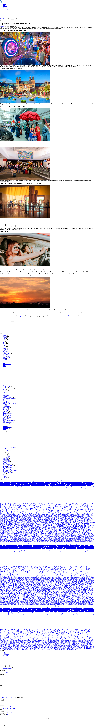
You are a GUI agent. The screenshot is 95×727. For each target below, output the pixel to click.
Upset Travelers (51, 537)
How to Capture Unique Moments (78, 548)
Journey (47, 534)
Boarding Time (74, 510)
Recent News (55, 543)
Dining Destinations (20, 586)
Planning (12, 511)
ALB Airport (60, 480)
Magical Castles (5, 453)
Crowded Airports (3, 548)
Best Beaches (41, 499)
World (39, 538)
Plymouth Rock (68, 587)
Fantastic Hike (17, 532)
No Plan (55, 548)
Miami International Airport (56, 586)
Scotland (55, 551)
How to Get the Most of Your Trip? (9, 447)
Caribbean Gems (8, 522)
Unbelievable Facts (73, 482)
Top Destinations (68, 523)
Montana (56, 585)
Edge (29, 545)
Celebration (21, 496)
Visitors (82, 587)
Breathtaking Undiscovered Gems (26, 528)
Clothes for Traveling (6, 460)
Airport (22, 503)
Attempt (39, 533)
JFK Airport (5, 337)
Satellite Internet (46, 510)
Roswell (44, 512)
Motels (40, 485)
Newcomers (6, 532)
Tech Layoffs (60, 541)
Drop (8, 519)
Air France (83, 577)
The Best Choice (61, 526)
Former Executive (61, 543)
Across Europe (5, 410)
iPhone (32, 488)
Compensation (59, 539)
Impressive (62, 523)
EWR (36, 580)
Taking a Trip (17, 515)
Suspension (56, 534)
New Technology (11, 494)
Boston (76, 487)
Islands (51, 493)
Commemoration (80, 568)
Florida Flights (16, 511)
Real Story (24, 577)
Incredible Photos (3, 516)
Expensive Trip (73, 486)
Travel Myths (78, 540)
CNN (25, 539)
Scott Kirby (11, 539)
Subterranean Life (6, 455)
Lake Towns (5, 463)
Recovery (34, 530)
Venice (36, 486)
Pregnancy (41, 483)
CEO (55, 541)
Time (55, 575)
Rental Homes (5, 451)
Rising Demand (12, 519)
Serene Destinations (16, 575)
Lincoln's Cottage (76, 573)
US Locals (15, 561)
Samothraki (33, 571)
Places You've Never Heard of (44, 529)
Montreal (69, 564)
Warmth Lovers (64, 530)
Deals (44, 585)
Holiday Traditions (57, 565)
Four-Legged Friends (44, 525)
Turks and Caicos (68, 562)
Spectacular (71, 546)
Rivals (38, 521)
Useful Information (71, 578)
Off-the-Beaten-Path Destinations (37, 563)
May (51, 587)
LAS (41, 480)
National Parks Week (21, 509)
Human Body (74, 559)
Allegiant (16, 499)
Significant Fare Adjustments (61, 566)
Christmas (4, 350)
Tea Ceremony (47, 542)
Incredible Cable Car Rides (36, 527)
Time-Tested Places (15, 563)
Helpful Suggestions (79, 576)
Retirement (4, 439)
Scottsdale (90, 571)
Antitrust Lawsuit (47, 493)
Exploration (36, 519)
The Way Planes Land (79, 500)
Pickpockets (88, 587)
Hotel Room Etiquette (11, 574)
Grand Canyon (25, 481)
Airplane (58, 503)
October (14, 557)
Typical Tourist (57, 569)
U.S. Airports (58, 500)
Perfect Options (77, 567)
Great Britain (5, 426)
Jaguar (24, 532)
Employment (78, 533)
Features (35, 484)
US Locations (88, 528)
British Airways (77, 502)
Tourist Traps (5, 466)
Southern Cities (64, 557)
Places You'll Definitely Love (16, 547)
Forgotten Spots (5, 418)
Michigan (2, 577)
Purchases (16, 560)
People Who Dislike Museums (85, 567)
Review (41, 538)
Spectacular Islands (11, 532)
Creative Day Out (51, 576)
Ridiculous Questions (89, 487)
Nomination (79, 504)
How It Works (7, 581)
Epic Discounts (63, 583)
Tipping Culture (5, 449)
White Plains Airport (90, 578)
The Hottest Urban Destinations (34, 570)
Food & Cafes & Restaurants (8, 374)
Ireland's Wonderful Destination (51, 540)
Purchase (38, 513)
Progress (35, 521)
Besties (56, 523)
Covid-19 (4, 339)
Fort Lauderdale (28, 523)
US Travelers (17, 497)
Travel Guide (5, 336)
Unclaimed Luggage (49, 516)
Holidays (4, 358)
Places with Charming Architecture (9, 398)
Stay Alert (66, 580)
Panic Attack (23, 502)
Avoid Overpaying (17, 530)
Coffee (68, 549)
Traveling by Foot (6, 432)
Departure (50, 532)
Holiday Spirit (53, 566)
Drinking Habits (73, 549)
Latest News (26, 530)
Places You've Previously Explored (36, 547)
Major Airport (88, 577)
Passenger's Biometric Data (26, 501)
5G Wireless (39, 496)
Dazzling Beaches (35, 536)
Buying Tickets (52, 502)
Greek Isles (32, 556)
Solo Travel (5, 440)
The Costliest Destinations (41, 573)
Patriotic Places (33, 531)
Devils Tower (48, 580)
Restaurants (2, 496)
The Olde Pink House (6, 586)
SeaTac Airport (70, 483)
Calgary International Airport (8, 582)
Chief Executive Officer (16, 495)
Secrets (78, 482)
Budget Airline (86, 583)
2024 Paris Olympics (81, 585)
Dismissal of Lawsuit (18, 494)
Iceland (68, 551)
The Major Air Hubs (41, 539)
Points (36, 588)
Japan (44, 548)
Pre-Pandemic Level (56, 493)
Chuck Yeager (49, 531)
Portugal (72, 523)
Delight (37, 539)
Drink (60, 518)
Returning (2, 501)
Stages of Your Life (13, 577)
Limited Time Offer (19, 548)
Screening (67, 500)
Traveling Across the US (36, 520)
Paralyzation (25, 500)
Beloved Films (69, 522)
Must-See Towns (87, 539)
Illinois (18, 518)
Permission (69, 508)
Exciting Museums (34, 507)
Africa (9, 557)
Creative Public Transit (70, 541)
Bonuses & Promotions (7, 353)
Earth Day (4, 342)
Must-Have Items (75, 484)
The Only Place (57, 505)
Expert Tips (62, 564)
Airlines (4, 344)
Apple (34, 488)
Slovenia (10, 572)
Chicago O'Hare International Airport (62, 515)
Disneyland (5, 481)
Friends (59, 523)
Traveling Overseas (6, 407)
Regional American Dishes (37, 566)
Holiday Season (71, 497)
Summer (4, 431)
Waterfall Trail (31, 514)
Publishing (88, 509)
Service (28, 525)
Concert (30, 586)
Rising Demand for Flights (38, 509)
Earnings (2, 549)
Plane (85, 485)
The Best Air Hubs (16, 539)
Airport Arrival (51, 575)
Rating (76, 585)
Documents (13, 496)
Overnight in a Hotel (48, 586)
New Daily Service (55, 530)
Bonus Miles (82, 481)
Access (6, 538)
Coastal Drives (8, 514)
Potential (5, 571)
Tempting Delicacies (84, 532)
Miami (85, 533)
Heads (81, 497)
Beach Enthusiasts (7, 550)
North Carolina (28, 536)
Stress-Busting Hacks (54, 559)
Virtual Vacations (17, 480)
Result (82, 538)
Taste (62, 505)
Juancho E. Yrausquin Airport (63, 575)
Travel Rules (5, 444)
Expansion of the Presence (9, 506)
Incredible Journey (61, 524)
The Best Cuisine (46, 532)
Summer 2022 (39, 486)
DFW (59, 542)
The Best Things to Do (12, 507)
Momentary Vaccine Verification (25, 488)
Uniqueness (8, 566)
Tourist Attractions (82, 563)
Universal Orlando (26, 526)
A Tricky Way (17, 510)
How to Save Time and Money (37, 561)
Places (38, 526)
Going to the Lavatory (64, 517)
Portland (12, 485)
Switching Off (43, 546)
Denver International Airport (85, 579)
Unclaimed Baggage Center (48, 484)
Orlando (8, 481)
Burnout (73, 545)
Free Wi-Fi (9, 538)
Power (17, 516)
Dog (21, 525)
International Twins (28, 518)
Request (33, 496)
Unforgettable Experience (19, 571)
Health (47, 548)
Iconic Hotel (87, 525)
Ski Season (4, 366)
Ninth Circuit (4, 484)
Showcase (56, 578)
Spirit (59, 502)
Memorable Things (43, 513)
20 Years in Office (33, 495)
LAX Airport (32, 481)
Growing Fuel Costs (70, 505)
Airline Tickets (47, 560)
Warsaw (21, 518)
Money (34, 504)
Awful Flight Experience (33, 533)
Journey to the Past (3, 561)
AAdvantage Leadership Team (39, 505)
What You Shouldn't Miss (74, 537)
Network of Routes (46, 538)
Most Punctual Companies (11, 493)
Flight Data (32, 493)
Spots (40, 526)
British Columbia (77, 566)
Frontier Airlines (38, 508)
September (2, 519)
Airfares (5, 519)
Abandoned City (21, 482)
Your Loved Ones (84, 510)
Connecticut (77, 550)
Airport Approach (76, 546)
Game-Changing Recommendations (9, 559)
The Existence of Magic (29, 508)
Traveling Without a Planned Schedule (7, 567)
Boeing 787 (83, 503)
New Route (52, 542)
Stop (12, 528)
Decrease (41, 501)
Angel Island (51, 557)
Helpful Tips (58, 484)
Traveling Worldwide (25, 519)
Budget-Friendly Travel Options (17, 572)
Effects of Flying (87, 572)
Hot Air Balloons (62, 560)
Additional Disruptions (4, 539)
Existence (79, 523)
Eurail (71, 551)
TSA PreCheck (86, 486)
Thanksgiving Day (3, 493)
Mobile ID (18, 514)
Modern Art (56, 526)
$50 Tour (24, 569)
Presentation (76, 506)
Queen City (60, 510)
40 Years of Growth (54, 510)
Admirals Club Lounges (16, 520)
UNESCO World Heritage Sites (8, 465)
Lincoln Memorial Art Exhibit (48, 511)
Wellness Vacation (26, 529)
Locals (1, 536)
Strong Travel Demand (8, 549)
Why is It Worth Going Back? (47, 547)
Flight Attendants (6, 385)
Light (56, 561)
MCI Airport (6, 544)
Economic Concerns (15, 549)
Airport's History (72, 515)
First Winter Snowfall (68, 499)
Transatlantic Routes (70, 488)
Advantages (16, 567)
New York (4, 343)
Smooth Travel (24, 578)
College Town (17, 521)
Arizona (4, 546)
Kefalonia (91, 549)
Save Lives (58, 529)
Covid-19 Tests (91, 483)
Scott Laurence (84, 504)
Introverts (80, 522)
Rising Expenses (50, 517)
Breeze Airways (85, 541)
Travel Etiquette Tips (34, 498)
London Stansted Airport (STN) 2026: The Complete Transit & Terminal (17, 328)
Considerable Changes (56, 527)
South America (75, 539)
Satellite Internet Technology (5, 510)
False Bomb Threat (15, 487)
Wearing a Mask (53, 501)
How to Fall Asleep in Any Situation (26, 565)
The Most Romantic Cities (76, 499)
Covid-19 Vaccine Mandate (67, 493)
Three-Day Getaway (42, 582)
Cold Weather (60, 563)
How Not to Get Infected (72, 517)
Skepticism (42, 521)
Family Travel (5, 396)
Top (41, 537)
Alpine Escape (5, 584)
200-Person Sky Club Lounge (83, 543)
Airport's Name (89, 516)
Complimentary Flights (55, 588)
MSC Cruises (82, 584)
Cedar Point (14, 483)
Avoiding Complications (84, 524)
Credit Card (52, 582)
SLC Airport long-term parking (22, 316)
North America (53, 518)
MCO (22, 581)
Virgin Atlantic (51, 541)
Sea (80, 566)
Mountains (4, 394)
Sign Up (6, 9)
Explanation (90, 540)
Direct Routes (2, 580)
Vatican (22, 547)
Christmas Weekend (42, 497)
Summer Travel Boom (36, 511)
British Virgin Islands (36, 535)
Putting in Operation (85, 497)
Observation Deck (60, 487)
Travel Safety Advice (11, 515)
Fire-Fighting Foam (60, 488)
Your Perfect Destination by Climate (41, 559)
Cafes (90, 495)
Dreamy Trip (57, 549)
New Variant (64, 496)
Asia (72, 573)
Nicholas (30, 487)
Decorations (49, 566)
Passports (14, 516)
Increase (28, 537)
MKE (17, 508)
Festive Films (39, 569)
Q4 (92, 499)
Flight (26, 502)
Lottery (9, 534)
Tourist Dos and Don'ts (41, 557)
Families (23, 531)
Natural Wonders (6, 448)
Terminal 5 (2, 506)
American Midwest (69, 548)
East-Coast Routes (14, 523)
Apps (4, 340)
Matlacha (86, 548)
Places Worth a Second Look (17, 543)
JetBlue (33, 487)
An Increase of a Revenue (83, 508)
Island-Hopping (59, 551)
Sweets (14, 504)
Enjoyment (42, 586)
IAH (21, 585)
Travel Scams (5, 383)
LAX (4, 347)
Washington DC (82, 573)
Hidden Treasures (84, 558)
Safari (4, 452)
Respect (51, 564)
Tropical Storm (25, 487)
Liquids (31, 510)
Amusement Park (20, 483)
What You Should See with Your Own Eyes (78, 570)
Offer (43, 537)
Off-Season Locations (51, 536)
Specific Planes (5, 583)
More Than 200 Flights (60, 499)
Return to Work (64, 508)
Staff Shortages (83, 512)
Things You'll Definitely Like (73, 544)
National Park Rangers (4, 569)
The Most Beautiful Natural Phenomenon (73, 503)
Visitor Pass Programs (77, 485)
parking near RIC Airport (72, 315)
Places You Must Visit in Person (70, 540)
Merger (51, 508)
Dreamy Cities (52, 563)
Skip (51, 543)
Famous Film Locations (24, 573)
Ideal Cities (11, 556)
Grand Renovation (57, 584)
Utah (38, 484)
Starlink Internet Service (15, 513)
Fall (36, 488)
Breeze (77, 483)
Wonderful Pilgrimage (48, 530)
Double (19, 499)
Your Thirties (17, 579)
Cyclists (91, 557)
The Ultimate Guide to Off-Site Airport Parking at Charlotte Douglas (17, 331)
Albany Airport (55, 480)
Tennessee (39, 585)
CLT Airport (20, 536)
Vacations (4, 335)
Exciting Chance (88, 585)
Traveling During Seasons (7, 464)
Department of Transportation (33, 587)
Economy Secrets (69, 481)
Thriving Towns (75, 557)
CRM (4, 345)
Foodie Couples (25, 545)
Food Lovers (6, 572)
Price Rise (46, 583)
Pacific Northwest (40, 549)
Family (81, 565)
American (10, 495)
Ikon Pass (17, 584)
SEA (55, 581)
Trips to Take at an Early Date (89, 559)
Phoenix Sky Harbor (7, 527)
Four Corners (38, 558)
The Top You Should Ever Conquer (19, 546)
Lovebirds (21, 549)
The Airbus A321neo (4, 508)
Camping (4, 391)
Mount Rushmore (42, 580)
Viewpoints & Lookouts (7, 441)
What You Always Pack (31, 575)
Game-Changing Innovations (13, 562)
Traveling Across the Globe (13, 576)
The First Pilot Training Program (9, 502)
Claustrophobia (45, 545)
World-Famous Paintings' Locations (23, 559)
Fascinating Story (69, 583)
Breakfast (47, 488)
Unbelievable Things (43, 567)
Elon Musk (12, 510)
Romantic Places (80, 575)
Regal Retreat (62, 558)
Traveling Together (10, 482)
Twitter (34, 539)
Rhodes (30, 576)
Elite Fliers (85, 537)
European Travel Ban (30, 483)
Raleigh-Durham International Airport (63, 535)
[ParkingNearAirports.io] (7, 2)
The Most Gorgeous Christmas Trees (14, 568)
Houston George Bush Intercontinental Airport (12, 585)
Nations (59, 538)
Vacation (59, 533)
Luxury (69, 518)
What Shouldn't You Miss (29, 509)
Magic (31, 568)
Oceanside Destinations (41, 488)
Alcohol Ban (78, 486)
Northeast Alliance (44, 506)
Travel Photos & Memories (7, 445)
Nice (91, 542)
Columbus (2, 572)
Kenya (7, 557)
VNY (29, 580)
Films (89, 523)
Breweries (74, 533)
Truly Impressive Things (18, 522)
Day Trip (24, 550)
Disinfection (79, 498)
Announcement (27, 495)
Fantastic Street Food (33, 515)
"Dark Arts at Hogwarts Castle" (17, 526)
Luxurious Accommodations (65, 529)
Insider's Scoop (53, 579)
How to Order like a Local (80, 549)
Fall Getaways (53, 556)
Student (22, 521)
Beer (71, 533)
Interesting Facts (57, 481)
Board (73, 543)
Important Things (40, 568)
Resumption (16, 536)
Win (21, 514)
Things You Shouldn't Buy (24, 513)
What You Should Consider (32, 572)
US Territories (73, 576)
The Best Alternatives (44, 535)
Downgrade (76, 542)
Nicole (68, 532)
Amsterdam (24, 588)
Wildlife (54, 564)
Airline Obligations (54, 482)
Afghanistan (24, 485)
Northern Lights (63, 503)
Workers (82, 533)
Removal (27, 539)
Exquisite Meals (81, 539)
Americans (13, 497)
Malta (9, 571)
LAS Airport (50, 480)
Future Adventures (73, 568)
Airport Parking (5, 349)
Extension (14, 505)
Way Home (76, 523)
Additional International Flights (68, 528)
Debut (64, 586)
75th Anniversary (26, 496)
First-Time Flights (78, 577)
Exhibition (62, 531)
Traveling (4, 365)
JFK (68, 480)
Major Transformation (43, 564)
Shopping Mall (50, 483)
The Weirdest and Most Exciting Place (70, 504)
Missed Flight (87, 545)
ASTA (50, 486)
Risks (36, 496)
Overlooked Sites (77, 541)
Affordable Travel (50, 551)
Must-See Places (78, 574)
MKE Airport (60, 534)
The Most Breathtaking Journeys (21, 574)
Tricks (22, 530)
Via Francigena (42, 551)
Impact (57, 541)
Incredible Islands (6, 411)
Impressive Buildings (16, 573)
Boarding (5, 562)
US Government (24, 516)
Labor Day (4, 414)
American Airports (30, 484)
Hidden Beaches (54, 514)
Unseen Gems (59, 557)
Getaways (32, 582)
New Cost (50, 583)
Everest (11, 546)
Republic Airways (81, 488)
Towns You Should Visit (83, 527)
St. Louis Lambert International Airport (79, 516)
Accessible (49, 544)
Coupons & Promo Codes (11, 548)
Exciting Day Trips (37, 525)
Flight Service (68, 525)
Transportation (5, 443)
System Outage (75, 538)
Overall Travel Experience (12, 545)
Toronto (85, 499)
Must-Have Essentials (6, 461)
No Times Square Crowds (63, 497)
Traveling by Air (3, 509)
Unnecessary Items (23, 575)
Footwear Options (61, 567)
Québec (66, 564)
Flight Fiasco (43, 556)
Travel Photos (5, 507)
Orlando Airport (13, 481)
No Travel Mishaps (36, 567)
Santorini (2, 532)
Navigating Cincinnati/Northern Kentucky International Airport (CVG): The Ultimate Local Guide (22, 325)
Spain (1, 486)
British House (10, 544)
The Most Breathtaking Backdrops (28, 562)
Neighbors (54, 515)
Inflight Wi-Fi (65, 483)
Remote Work (5, 475)
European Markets (22, 540)
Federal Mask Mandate (82, 509)
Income (79, 538)
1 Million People (53, 500)
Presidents (42, 577)
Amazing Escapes (3, 558)
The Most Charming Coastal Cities (57, 544)
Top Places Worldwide (68, 521)
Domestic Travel (72, 585)
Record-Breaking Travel (4, 537)
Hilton (33, 584)
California (85, 482)
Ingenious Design (48, 562)
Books (4, 341)
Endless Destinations (9, 565)
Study (85, 587)
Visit (47, 523)
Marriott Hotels (52, 488)
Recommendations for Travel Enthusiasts (10, 470)
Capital (5, 529)
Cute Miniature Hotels (89, 531)
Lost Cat (75, 488)
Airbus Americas (77, 497)
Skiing (53, 550)
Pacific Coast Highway (35, 551)
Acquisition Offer (29, 511)
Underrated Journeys (51, 523)
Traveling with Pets (6, 382)
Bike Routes (5, 401)
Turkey (78, 518)
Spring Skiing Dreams (70, 506)
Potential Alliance (23, 524)
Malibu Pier (41, 571)
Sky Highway (83, 566)
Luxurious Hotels (38, 556)
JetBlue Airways (41, 493)
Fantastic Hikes (51, 526)
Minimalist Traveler (29, 546)
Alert (17, 556)
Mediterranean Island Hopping (58, 507)
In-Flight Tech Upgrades (81, 586)
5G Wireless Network (6, 379)
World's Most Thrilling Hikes (57, 562)
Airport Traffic (67, 516)
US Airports (32, 497)
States (15, 482)
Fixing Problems (22, 511)
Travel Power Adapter (47, 495)
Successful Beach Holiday (24, 515)
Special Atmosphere (63, 522)
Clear (64, 577)
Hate (1, 551)
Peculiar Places (37, 544)
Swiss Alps (14, 584)
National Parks (5, 387)
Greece (59, 514)
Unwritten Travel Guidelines (89, 546)
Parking (42, 485)
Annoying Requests (81, 487)
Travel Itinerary (67, 568)
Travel (9, 504)
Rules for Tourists (77, 528)
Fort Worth (32, 521)
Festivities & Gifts (6, 457)
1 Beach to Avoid (9, 520)
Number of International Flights (72, 495)
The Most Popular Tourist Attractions (68, 574)
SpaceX (6, 513)
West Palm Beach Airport (82, 582)
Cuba (48, 494)
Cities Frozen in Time (22, 544)
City (31, 517)
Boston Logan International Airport (16, 583)
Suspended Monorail (4, 574)
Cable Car (30, 527)
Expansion (79, 534)
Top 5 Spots (75, 498)
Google (41, 511)
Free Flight (90, 530)
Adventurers (10, 569)
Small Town (90, 548)
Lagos (18, 587)
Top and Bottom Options (47, 578)
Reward (7, 509)
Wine (62, 518)
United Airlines (9, 483)
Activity (4, 545)
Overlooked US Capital (14, 531)
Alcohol (57, 518)
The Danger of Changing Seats (52, 503)
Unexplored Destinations (22, 560)
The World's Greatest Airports (71, 556)
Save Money (8, 486)
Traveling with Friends (7, 415)
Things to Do (64, 545)
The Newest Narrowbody (90, 507)
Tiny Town (82, 545)
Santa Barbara (36, 582)
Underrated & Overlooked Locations (9, 424)
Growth (71, 516)
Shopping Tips (53, 495)
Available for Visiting (33, 513)
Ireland (21, 532)
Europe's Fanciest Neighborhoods (11, 533)
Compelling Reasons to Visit (24, 570)
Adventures (5, 416)
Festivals (1, 563)
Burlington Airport (72, 480)
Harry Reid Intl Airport (4, 579)
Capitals (25, 561)
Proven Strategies (75, 584)
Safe (62, 533)
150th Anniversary (26, 512)
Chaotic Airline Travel (35, 499)
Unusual (11, 504)
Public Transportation (61, 546)
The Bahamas (64, 532)
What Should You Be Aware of (46, 514)
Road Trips (4, 393)
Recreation (83, 531)
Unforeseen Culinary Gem (49, 581)
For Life (67, 509)
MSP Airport (31, 525)
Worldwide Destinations (55, 573)
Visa (52, 584)
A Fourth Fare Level (75, 508)
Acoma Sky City (73, 520)
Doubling (34, 557)
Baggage (4, 474)
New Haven (72, 550)
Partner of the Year (45, 486)
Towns (9, 524)
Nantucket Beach (85, 544)
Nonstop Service (91, 536)
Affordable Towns (16, 550)
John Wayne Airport (18, 485)
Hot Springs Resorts (63, 547)
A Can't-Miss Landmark (27, 551)
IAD (35, 584)
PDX (60, 588)
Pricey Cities (43, 574)
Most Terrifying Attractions (42, 494)
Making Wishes (68, 573)
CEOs (70, 494)
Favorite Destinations (47, 577)
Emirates (27, 524)
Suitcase (59, 578)
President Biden (33, 485)
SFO (92, 522)
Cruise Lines (5, 359)
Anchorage (83, 557)
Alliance (30, 496)
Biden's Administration (41, 507)
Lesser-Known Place (86, 542)
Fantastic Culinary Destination (63, 585)
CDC (40, 484)
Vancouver (68, 566)
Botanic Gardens (5, 428)
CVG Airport (90, 496)
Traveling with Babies (6, 357)
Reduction (64, 525)
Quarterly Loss (36, 501)
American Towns (81, 572)
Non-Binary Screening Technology (72, 536)
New (43, 487)
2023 (50, 510)
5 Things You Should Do (21, 505)
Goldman (85, 495)
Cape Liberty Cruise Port (40, 584)
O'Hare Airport (44, 481)
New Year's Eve (5, 377)
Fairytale (90, 541)
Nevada (47, 568)
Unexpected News (35, 565)
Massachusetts (55, 511)
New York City (37, 528)
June (42, 585)
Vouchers (65, 488)
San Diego (48, 582)
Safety (89, 568)
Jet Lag (49, 481)
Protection (6, 501)
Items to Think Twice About (40, 560)
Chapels (47, 539)
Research (17, 542)
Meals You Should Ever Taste (42, 515)
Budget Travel (81, 550)
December (5, 536)
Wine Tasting (55, 535)
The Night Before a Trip (30, 505)
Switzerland (25, 572)
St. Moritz (10, 584)
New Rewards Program (56, 583)
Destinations (43, 526)
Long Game (61, 528)
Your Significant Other (63, 549)
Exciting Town (57, 537)
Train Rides (5, 400)
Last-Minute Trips (22, 563)
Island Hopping (40, 548)
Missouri (1, 544)
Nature (4, 338)
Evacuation (9, 485)
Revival (41, 532)
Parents (29, 531)
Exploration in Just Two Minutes (49, 549)
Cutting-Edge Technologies (7, 472)
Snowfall (20, 500)
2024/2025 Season (23, 584)
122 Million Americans (75, 494)
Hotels (4, 363)
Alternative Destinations (40, 543)
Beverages (87, 549)
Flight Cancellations (65, 494)
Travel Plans (22, 539)
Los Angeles (23, 484)
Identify (87, 514)
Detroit (24, 480)
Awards (81, 535)
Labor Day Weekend (21, 486)
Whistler (71, 566)
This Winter (57, 494)
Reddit (1, 559)
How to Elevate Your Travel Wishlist (29, 558)
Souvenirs (17, 507)
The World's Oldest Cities (69, 558)
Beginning (30, 535)
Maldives (8, 564)
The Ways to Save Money (73, 509)
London (31, 548)
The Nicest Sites (27, 547)
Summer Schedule (33, 543)
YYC (14, 582)
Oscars (53, 578)
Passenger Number (16, 517)
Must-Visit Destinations (88, 518)
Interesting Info (51, 539)
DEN (91, 579)
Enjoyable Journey (26, 521)
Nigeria (20, 587)
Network (31, 539)
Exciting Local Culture (19, 534)
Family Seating (42, 544)
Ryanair (1, 487)
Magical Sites (66, 531)
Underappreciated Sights (4, 521)
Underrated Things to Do (61, 548)
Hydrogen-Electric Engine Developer (63, 520)
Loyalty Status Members (61, 506)
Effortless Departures (9, 580)
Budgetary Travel (63, 481)
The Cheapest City (53, 509)
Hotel (45, 523)
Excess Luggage (47, 500)
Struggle (28, 543)
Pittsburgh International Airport (21, 537)
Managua (32, 523)
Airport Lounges (5, 404)
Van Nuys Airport (24, 580)
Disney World (36, 483)
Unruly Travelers (42, 502)
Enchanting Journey (35, 550)
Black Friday (5, 348)
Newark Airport (84, 480)
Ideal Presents (15, 569)
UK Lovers (52, 528)
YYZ (29, 582)
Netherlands (28, 588)
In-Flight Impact (69, 559)
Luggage (81, 482)
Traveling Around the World (50, 519)
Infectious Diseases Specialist (5, 497)
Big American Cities (35, 518)
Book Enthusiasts (86, 571)
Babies (76, 480)
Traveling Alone (85, 575)
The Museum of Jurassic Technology (57, 504)
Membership (2, 581)
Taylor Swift (26, 586)
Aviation (43, 496)
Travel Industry (84, 517)
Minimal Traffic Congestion (5, 575)
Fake (85, 514)
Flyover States (8, 543)
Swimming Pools (57, 576)
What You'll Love (42, 565)
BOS (23, 583)
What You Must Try (28, 566)
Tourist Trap (32, 537)
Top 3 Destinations (49, 497)
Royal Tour (42, 572)
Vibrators (41, 518)
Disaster (55, 539)
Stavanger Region (24, 556)
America (6, 524)
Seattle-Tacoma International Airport (62, 581)
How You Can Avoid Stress (43, 536)
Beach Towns (80, 542)
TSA (61, 493)
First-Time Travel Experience (21, 557)
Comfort (33, 568)
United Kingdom (48, 572)
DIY (46, 566)
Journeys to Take (28, 563)
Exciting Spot (69, 545)
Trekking (63, 562)
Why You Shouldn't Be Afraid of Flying (58, 513)
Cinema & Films (5, 458)
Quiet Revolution (36, 564)
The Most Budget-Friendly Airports (48, 522)
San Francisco (35, 548)
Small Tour (65, 533)
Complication (36, 497)
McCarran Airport (36, 480)
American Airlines (19, 481)
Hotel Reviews (81, 514)
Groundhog (68, 485)
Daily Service (23, 523)
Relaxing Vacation (56, 486)
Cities (17, 482)
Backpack (23, 541)
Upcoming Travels (13, 587)
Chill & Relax (5, 405)
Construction (82, 526)
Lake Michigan (59, 545)
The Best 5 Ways (56, 497)
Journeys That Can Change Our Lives (9, 403)
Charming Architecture (24, 517)
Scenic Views (28, 549)
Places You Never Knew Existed (8, 420)
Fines (42, 495)
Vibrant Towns (54, 577)
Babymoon (45, 483)
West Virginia (26, 514)
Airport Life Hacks (11, 530)
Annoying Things (27, 507)
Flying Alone (50, 515)
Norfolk (60, 530)
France (68, 530)
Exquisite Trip (53, 572)
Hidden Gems (5, 462)
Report (36, 517)
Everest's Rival (34, 549)
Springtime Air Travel (66, 542)
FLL (8, 583)
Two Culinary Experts (13, 509)
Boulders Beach (29, 550)
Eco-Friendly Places (64, 578)
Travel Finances (5, 446)
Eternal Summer (3, 565)
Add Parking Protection (9, 14)
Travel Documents (6, 395)
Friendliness (42, 587)
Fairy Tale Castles (85, 523)
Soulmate (12, 518)
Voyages (86, 584)
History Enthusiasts (69, 538)
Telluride (33, 517)
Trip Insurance (5, 375)
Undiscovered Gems (6, 425)
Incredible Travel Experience (50, 574)
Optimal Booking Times (54, 560)
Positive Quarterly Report (34, 512)
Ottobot (76, 496)
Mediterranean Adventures (7, 467)
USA (59, 483)
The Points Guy (85, 535)
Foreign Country (11, 501)
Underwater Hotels (38, 504)
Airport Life (4, 483)
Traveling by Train (73, 518)
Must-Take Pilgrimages (7, 469)
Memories (58, 547)
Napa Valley (50, 535)
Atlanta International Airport (44, 579)
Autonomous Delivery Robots (82, 496)
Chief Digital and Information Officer (29, 522)
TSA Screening (5, 534)
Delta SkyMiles (29, 584)
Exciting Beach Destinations (45, 570)
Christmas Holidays (82, 494)
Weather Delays (72, 577)
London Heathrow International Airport (87, 505)
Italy (39, 514)
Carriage (79, 512)
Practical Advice (16, 565)
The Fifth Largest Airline (64, 502)
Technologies (69, 484)
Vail (24, 535)
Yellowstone (15, 512)
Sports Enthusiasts (80, 547)
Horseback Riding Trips (7, 417)
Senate (60, 494)
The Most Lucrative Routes (76, 531)
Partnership (24, 494)
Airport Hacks (68, 527)
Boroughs (82, 562)
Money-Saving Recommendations (42, 576)
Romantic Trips (7, 518)
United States (90, 484)
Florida (45, 499)
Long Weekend (24, 504)
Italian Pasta (82, 546)
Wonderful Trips (90, 510)
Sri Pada (51, 571)
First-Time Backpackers (46, 504)
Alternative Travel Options (45, 528)
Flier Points (47, 537)
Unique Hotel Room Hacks (35, 574)
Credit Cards (5, 476)
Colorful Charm (59, 577)
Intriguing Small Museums (54, 570)
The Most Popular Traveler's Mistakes (33, 500)
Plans (81, 502)
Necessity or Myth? (80, 559)
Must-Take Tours (10, 561)
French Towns (72, 530)
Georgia (15, 586)
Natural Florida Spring (86, 581)
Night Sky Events (47, 587)
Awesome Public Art (84, 540)
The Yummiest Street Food (75, 535)
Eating (92, 535)
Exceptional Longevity (30, 569)
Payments (40, 588)
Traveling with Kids (61, 482)
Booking (19, 556)
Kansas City (90, 543)
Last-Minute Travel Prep (4, 556)
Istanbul (64, 573)
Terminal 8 (2, 503)
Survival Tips (86, 481)
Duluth (25, 571)
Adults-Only (37, 523)
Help (28, 502)
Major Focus (91, 576)
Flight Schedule (41, 583)
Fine (41, 487)
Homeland (77, 530)
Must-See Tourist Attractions (8, 456)
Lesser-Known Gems (90, 558)
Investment (67, 511)
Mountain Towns (29, 520)
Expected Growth (77, 526)
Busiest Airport (18, 535)
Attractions (25, 483)
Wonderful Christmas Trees (11, 535)
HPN (86, 578)
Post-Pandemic (5, 495)
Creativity (54, 547)
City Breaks (28, 557)
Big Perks (20, 567)
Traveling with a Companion (89, 550)
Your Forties (43, 581)
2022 (10, 496)
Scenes (35, 569)
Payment (78, 510)
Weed (44, 518)
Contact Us (7, 16)
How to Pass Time (63, 569)
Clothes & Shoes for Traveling (69, 567)
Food (88, 495)
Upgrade (71, 542)
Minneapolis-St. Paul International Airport (38, 540)
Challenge (71, 514)
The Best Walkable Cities (77, 560)
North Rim (79, 587)
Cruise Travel (49, 584)
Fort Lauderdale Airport (7, 487)
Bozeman (53, 585)
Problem (26, 531)
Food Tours (52, 533)
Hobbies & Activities (6, 438)
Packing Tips (90, 532)
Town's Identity (51, 558)
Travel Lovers (2, 533)
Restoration (86, 536)
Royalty (39, 572)
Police (88, 485)
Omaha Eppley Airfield (89, 573)
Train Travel (77, 563)
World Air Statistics (3, 485)
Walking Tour (21, 507)
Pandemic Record (87, 493)
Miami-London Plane (46, 501)
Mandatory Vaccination (4, 488)
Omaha (66, 482)
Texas (62, 483)
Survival (58, 517)
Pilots (61, 532)
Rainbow (12, 522)
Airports (4, 5)
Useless (60, 496)
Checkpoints (63, 500)
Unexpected (49, 546)
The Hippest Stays (66, 563)
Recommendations (3, 526)
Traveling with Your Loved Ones (8, 388)
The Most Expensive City (61, 509)
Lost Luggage (20, 545)
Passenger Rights (48, 482)
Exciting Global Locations (75, 561)
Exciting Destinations (60, 568)
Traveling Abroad (19, 504)
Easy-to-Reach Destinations (89, 562)
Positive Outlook (10, 512)
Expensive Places (59, 525)
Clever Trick (49, 513)
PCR (1, 484)
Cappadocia (82, 518)
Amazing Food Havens (73, 571)
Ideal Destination (37, 581)
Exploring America (20, 561)
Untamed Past (75, 572)
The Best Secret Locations (85, 529)
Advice (49, 548)
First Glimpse (71, 526)
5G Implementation (11, 499)
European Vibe (74, 551)
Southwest (54, 532)
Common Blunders (6, 380)
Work (52, 498)
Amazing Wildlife (17, 506)
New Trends (5, 368)
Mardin (61, 573)
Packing (56, 563)
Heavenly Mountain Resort (65, 550)
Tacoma (74, 483)
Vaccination (5, 362)
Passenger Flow (28, 540)
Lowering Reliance (3, 541)
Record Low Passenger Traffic (65, 486)
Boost (7, 545)
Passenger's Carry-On (67, 487)
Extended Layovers (46, 561)
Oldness (80, 557)
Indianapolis (47, 557)
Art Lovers (8, 546)
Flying (46, 551)
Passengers (39, 495)
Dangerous (63, 512)
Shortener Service (69, 519)
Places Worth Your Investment (73, 580)
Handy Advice (72, 563)
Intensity (58, 561)
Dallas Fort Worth (45, 480)
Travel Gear (84, 498)
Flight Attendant (43, 503)
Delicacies (56, 533)
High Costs (86, 483)
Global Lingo (5, 477)
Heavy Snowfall (86, 500)
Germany (68, 533)
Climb (68, 514)
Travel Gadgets (13, 566)
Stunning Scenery (57, 550)
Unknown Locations (69, 539)
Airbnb (14, 556)
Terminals (27, 535)
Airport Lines (77, 524)
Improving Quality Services (87, 502)
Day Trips (4, 419)
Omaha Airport (41, 482)
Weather (49, 559)
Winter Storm (24, 543)
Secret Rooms (18, 493)
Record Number (48, 496)
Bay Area (56, 542)
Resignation (23, 495)
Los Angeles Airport (38, 481)
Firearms (52, 496)
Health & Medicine (6, 471)
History (1, 517)
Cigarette (82, 485)
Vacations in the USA (35, 482)
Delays (66, 495)
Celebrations (84, 565)
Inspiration (47, 505)
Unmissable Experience (24, 579)
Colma (82, 511)
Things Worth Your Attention (47, 527)
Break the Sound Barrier (56, 531)
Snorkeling (4, 399)
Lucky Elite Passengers (35, 532)
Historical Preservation (80, 520)
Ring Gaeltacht (86, 551)
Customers (32, 588)
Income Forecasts (3, 500)
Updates (76, 543)
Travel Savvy (29, 561)
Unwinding (77, 521)
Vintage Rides (43, 558)
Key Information (71, 512)
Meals (55, 525)
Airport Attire (71, 579)
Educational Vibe (6, 408)
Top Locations (63, 538)
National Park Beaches (7, 386)
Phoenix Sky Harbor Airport (8, 517)
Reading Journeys (24, 564)
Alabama (11, 550)
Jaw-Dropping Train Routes (77, 513)
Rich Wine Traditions (54, 538)
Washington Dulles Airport (60, 485)
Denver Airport (63, 519)
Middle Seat (55, 516)
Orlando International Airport (15, 581)
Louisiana (88, 586)
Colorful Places (9, 516)
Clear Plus (86, 580)
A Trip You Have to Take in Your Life (70, 507)
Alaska (19, 538)
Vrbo (79, 584)
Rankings (19, 516)
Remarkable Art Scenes (27, 499)
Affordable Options (48, 550)
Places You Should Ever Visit (41, 531)
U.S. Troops (28, 485)
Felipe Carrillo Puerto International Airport (31, 583)
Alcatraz (55, 557)
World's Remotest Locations (68, 534)
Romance (64, 527)
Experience (53, 521)
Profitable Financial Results (82, 515)
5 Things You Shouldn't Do (61, 501)
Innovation (17, 488)
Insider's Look (32, 580)
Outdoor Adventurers (24, 538)
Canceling (42, 500)
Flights (4, 389)
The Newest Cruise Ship (8, 588)
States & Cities (5, 354)
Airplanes (4, 352)
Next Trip (16, 496)
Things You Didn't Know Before (8, 378)
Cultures (62, 565)
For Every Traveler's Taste (51, 499)
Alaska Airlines (24, 567)
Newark (79, 480)
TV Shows (74, 522)
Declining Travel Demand (15, 524)
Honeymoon (27, 576)
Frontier (56, 502)
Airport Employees (6, 361)
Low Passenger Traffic (88, 501)
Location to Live (3, 543)
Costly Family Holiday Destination (25, 542)
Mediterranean (42, 524)
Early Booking (12, 571)
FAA (55, 488)
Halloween (4, 454)
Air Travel (4, 473)
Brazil (6, 547)
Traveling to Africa (77, 558)
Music (4, 437)
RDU (70, 531)
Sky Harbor (30, 530)
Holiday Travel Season (27, 534)
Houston (17, 541)
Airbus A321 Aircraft (87, 506)
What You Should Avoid (52, 545)
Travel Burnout (32, 559)
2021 (42, 484)
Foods (73, 519)
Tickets (54, 487)
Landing (62, 561)
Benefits (88, 570)
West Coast (92, 525)
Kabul (87, 484)
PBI (87, 582)
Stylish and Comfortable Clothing (28, 585)
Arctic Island (66, 526)
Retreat (16, 558)
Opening (9, 500)
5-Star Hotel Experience (36, 586)
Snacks (52, 548)
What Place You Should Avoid (13, 540)
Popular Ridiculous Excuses (25, 506)
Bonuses (73, 481)
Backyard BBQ (49, 569)
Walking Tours (5, 412)
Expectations (45, 509)
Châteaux (9, 547)
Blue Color (79, 505)
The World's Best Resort (37, 546)
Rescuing (71, 485)
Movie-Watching (69, 586)
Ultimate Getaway (77, 562)
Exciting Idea (66, 544)
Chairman (70, 543)
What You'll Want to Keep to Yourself (62, 572)
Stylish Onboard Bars (68, 560)
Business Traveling (6, 356)
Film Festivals (7, 570)
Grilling (53, 569)
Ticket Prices (65, 505)
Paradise (1, 550)
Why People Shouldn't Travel (35, 506)
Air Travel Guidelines (76, 532)
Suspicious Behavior (87, 488)
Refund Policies (24, 587)
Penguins (21, 550)
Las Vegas (31, 480)
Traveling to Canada (74, 564)
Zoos (21, 480)
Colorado (8, 484)
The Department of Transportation (37, 534)
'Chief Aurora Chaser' (74, 582)
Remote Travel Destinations (68, 498)
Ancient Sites (13, 542)
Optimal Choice (31, 581)
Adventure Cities (84, 560)
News (4, 355)
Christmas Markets (48, 565)
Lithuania (17, 570)
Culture (1, 587)
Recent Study (67, 577)
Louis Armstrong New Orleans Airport (32, 541)
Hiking (4, 421)
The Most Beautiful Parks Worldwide (33, 503)
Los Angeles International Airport (78, 583)
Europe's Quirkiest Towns (71, 547)
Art (16, 559)
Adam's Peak (55, 571)
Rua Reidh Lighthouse (11, 558)
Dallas (26, 484)
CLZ (46, 584)
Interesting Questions (67, 561)
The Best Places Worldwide (58, 498)
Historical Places (90, 560)
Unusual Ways (55, 524)
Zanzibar (5, 564)
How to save (5, 6)
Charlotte (24, 536)
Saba (57, 575)
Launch (1, 502)
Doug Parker (66, 543)
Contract (9, 513)
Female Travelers (91, 544)
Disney (70, 584)
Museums (2, 26)
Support (44, 534)
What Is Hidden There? (26, 493)
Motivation (13, 534)
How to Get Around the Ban (25, 510)
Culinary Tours (85, 568)
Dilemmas (33, 560)
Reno (45, 568)
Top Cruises (75, 534)
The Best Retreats (59, 579)
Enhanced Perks (54, 506)
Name (76, 515)
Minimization (27, 533)
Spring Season (26, 568)
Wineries (48, 518)
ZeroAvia (54, 520)
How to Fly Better (63, 536)
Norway (28, 556)
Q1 (93, 548)
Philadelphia (76, 525)
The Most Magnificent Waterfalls (65, 570)
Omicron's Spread (72, 500)
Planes (34, 510)
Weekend (4, 430)
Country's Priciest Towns (83, 530)
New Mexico (41, 512)
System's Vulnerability (18, 501)
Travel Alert (5, 360)
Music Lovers (15, 544)
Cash (38, 588)
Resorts (4, 442)
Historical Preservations (7, 406)
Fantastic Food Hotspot (53, 568)
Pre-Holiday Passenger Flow (24, 497)
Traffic (15, 537)
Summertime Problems (40, 530)
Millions (63, 539)
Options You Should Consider (75, 529)
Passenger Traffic (80, 493)
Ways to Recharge (54, 567)
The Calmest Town (49, 520)
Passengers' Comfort (61, 511)
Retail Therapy (52, 561)
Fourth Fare (7, 496)
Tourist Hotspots (48, 543)
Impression (2, 529)
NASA (6, 494)
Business (57, 532)
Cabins (61, 527)
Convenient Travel (3, 512)
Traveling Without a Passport (65, 576)
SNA (93, 579)
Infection (19, 502)
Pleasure (31, 529)
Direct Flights (51, 534)
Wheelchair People (80, 551)
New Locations (83, 569)
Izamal (47, 558)
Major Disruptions (54, 546)
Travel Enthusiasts (46, 563)
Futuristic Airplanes (47, 521)
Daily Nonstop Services (12, 508)
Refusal (49, 498)
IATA (83, 483)
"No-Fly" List (47, 502)
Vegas (20, 541)
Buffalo (72, 525)
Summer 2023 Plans (20, 533)
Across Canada (5, 390)
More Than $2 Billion (73, 511)
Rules (88, 537)
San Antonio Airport (61, 516)
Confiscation (56, 496)
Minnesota (29, 571)
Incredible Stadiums (86, 547)
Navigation (92, 547)
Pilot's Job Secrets (91, 508)
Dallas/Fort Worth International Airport (57, 580)
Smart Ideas (58, 536)
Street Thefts (36, 514)
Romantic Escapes (78, 581)
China (32, 557)
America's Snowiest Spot (11, 541)
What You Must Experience (83, 564)
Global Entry (91, 486)
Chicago (15, 518)
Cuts (15, 514)
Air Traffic (13, 500)
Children (20, 531)
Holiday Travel (74, 493)
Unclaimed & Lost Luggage (7, 397)
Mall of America (55, 483)
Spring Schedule (6, 525)
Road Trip (79, 511)
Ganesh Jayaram (39, 522)
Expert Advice (48, 556)
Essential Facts (48, 573)
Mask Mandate (10, 505)
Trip (52, 486)
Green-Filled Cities (65, 579)
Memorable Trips (90, 574)
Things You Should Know (79, 501)
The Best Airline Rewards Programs (83, 556)
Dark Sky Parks (83, 574)
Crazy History (86, 511)
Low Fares (48, 508)
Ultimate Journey (7, 577)
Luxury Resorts (3, 560)
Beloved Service (28, 532)
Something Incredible (4, 568)
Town (29, 517)
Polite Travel (46, 575)
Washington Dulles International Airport (33, 577)
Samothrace (37, 571)
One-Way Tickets (48, 585)
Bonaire (72, 562)
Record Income (40, 517)
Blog (4, 18)
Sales (3, 367)
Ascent (65, 514)
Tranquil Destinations (62, 559)
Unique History (71, 575)
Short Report (46, 541)
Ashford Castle (57, 558)
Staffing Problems (42, 516)
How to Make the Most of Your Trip (8, 551)
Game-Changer (74, 586)
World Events (5, 409)
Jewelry (76, 512)
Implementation (81, 536)
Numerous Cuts (57, 519)
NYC (56, 487)
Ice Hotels (81, 537)
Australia (2, 531)
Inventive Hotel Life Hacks (67, 510)
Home (1, 18)
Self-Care (49, 567)
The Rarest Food (52, 505)
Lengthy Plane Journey (17, 580)
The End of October (16, 528)
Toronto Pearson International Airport (21, 582)
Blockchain (36, 493)
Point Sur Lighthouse (18, 551)
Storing (33, 501)
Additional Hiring (33, 524)
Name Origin (41, 541)
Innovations (5, 376)
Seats (75, 505)
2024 (53, 565)
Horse (74, 524)
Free (46, 544)
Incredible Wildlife (6, 402)
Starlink (91, 509)
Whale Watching (74, 587)
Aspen (22, 535)
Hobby (1, 545)
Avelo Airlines (51, 494)
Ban (7, 500)
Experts (92, 568)
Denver (1, 525)
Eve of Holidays (76, 514)
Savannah (12, 586)
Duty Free (29, 560)
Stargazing (6, 499)
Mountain (24, 549)
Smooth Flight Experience (20, 566)
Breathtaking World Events (59, 521)
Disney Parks (58, 495)
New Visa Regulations (32, 573)
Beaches (4, 392)
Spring (61, 542)
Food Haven (88, 557)
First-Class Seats (37, 487)
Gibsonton (71, 572)
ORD (38, 580)
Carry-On (34, 576)
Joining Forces (71, 502)
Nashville (35, 585)
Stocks (82, 495)
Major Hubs (90, 524)
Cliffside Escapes (72, 581)
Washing (24, 548)
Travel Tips (5, 351)
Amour (75, 575)
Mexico (33, 528)
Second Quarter (90, 515)
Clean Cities (23, 527)
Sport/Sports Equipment (7, 364)
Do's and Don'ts (77, 579)
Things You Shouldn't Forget (65, 537)
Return (10, 511)
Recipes (43, 566)
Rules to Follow (83, 528)
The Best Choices (30, 564)
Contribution (2, 524)
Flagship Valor (81, 506)
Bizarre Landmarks (15, 538)
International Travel (6, 450)
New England (77, 519)
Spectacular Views (9, 560)
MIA (62, 586)
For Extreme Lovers (34, 494)
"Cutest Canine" (18, 525)
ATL (49, 579)
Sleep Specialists (89, 566)
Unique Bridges (42, 562)
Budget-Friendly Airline (47, 588)
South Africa (28, 494)
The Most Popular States (39, 575)
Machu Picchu (42, 550)
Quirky (16, 502)
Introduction (49, 506)
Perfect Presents (77, 565)
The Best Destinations (6, 369)
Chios (91, 586)
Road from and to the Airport (34, 579)
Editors (90, 535)
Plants (46, 518)
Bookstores (83, 525)
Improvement (89, 499)
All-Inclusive (41, 523)
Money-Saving (51, 525)
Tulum (32, 578)
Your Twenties (19, 577)
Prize (23, 514)
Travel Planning (5, 459)
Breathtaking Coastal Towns (15, 564)
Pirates (64, 541)
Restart (19, 523)
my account (5, 7)
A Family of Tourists (7, 503)
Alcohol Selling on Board (34, 502)
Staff (39, 587)
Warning (45, 517)
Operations (90, 527)
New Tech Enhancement (17, 578)
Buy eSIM (4, 4)
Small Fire (73, 487)
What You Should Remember (43, 498)
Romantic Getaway (21, 576)
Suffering (71, 532)
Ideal (77, 522)
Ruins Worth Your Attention (7, 422)
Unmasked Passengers (39, 510)
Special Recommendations (7, 413)
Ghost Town (26, 482)
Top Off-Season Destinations (61, 556)
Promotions (77, 481)
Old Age (80, 544)
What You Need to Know (65, 582)
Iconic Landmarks (6, 468)
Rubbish (26, 527)
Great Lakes (29, 578)
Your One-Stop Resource (38, 578)
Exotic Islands (43, 569)
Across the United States (7, 427)
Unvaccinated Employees (57, 508)
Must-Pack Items (26, 581)
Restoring (91, 500)
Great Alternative (38, 537)
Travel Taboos (70, 557)
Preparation (65, 551)
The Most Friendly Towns (33, 538)
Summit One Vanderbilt (48, 487)
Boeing (79, 495)
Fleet (22, 499)
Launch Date (14, 588)
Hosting (35, 526)
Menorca (22, 568)
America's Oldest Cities (8, 563)
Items (14, 560)
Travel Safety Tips (58, 574)
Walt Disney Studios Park (64, 584)
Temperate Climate (18, 519)
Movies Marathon (90, 565)
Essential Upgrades (6, 587)
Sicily (48, 564)
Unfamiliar (67, 546)
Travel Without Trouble (70, 501)
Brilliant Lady (19, 588)
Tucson (67, 571)
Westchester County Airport (80, 578)
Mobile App (91, 511)
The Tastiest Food (69, 513)
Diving (81, 541)
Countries (4, 429)
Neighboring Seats (36, 516)
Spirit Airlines (43, 508)
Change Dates (7, 15)
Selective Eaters (86, 576)
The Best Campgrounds (51, 512)
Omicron (4, 381)
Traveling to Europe (48, 524)
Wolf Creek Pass (91, 564)
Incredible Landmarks (61, 540)
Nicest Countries (36, 529)
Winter (93, 501)
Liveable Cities (79, 571)
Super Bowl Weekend (85, 534)
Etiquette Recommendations (88, 538)
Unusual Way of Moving (16, 503)
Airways (80, 483)
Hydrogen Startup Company (12, 529)
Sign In (6, 8)
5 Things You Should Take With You (23, 498)
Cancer (54, 529)
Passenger (90, 485)
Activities (40, 545)
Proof (34, 508)
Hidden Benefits (81, 580)
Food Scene (20, 569)
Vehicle (11, 575)
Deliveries (62, 495)
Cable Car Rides (5, 423)
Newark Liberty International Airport (59, 587)
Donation (51, 529)
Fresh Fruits (20, 562)
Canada (82, 499)
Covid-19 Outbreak (10, 536)
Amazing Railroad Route (30, 544)
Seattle (30, 482)
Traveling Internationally (45, 533)
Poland (24, 518)
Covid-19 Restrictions (49, 507)
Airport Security (91, 580)
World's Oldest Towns (75, 527)
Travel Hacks (58, 564)
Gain (49, 509)
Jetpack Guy (18, 484)
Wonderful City (77, 545)
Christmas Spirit (30, 567)
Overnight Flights (58, 582)
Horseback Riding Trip (68, 524)
